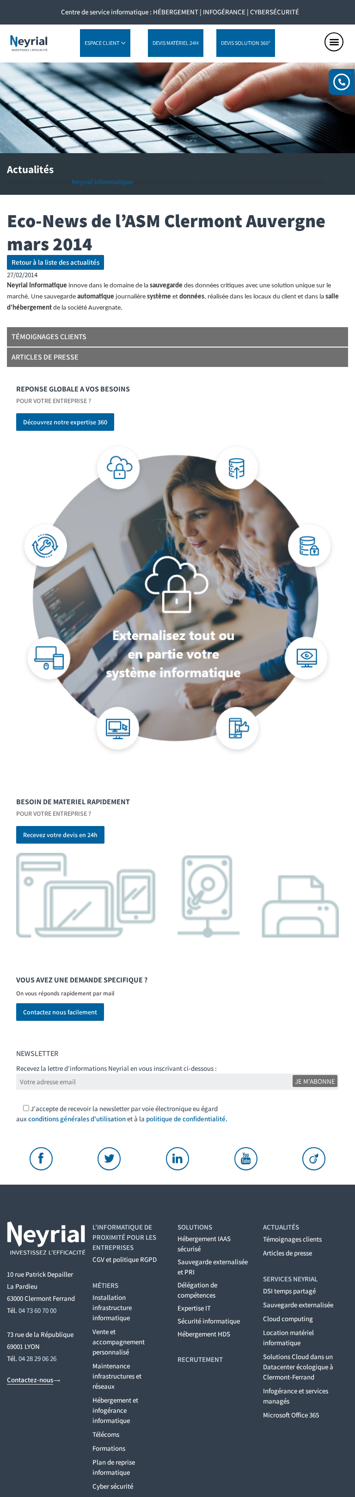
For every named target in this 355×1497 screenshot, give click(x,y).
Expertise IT (194, 1308)
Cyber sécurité (112, 1486)
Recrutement (200, 1359)
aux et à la (121, 1118)
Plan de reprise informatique (113, 1467)
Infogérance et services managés (295, 1395)
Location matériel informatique (288, 1337)
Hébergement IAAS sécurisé (204, 1243)
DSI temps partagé (289, 1290)
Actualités (281, 1227)
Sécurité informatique (209, 1321)
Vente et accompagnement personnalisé (118, 1341)
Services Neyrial (290, 1278)
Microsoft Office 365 (291, 1414)
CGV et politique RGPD (124, 1259)
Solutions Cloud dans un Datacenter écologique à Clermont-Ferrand (298, 1366)
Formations (108, 1448)
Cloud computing (288, 1318)
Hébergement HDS (204, 1333)
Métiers (105, 1285)
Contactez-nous (30, 1379)
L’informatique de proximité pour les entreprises (124, 1237)
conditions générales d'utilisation (77, 1118)
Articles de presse (45, 357)
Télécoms (105, 1434)
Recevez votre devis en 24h (60, 835)
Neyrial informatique (102, 181)
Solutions (195, 1227)
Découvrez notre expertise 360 (65, 422)
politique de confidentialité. (186, 1118)
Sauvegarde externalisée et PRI (213, 1266)
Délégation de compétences (197, 1289)
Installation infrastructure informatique (112, 1307)
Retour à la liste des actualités (55, 262)
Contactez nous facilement (60, 1012)
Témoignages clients (49, 337)
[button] (333, 41)
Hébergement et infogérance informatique (115, 1410)
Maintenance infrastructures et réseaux (116, 1376)
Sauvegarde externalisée (298, 1304)
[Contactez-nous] (57, 1381)
